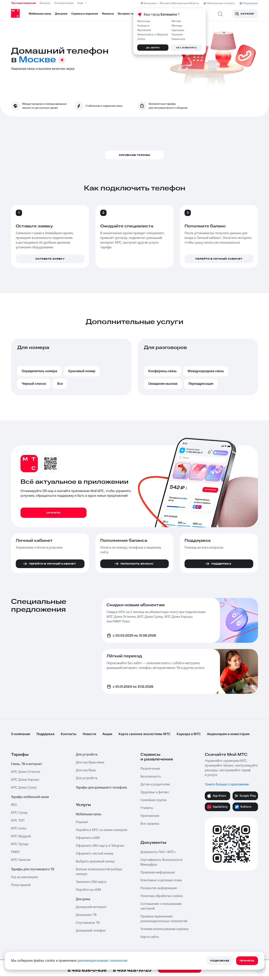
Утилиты (146, 808)
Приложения (149, 816)
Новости (89, 734)
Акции (107, 734)
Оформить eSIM (88, 838)
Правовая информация (157, 872)
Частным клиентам (23, 3)
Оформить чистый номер (95, 853)
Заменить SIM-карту (91, 882)
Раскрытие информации (158, 888)
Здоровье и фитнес (154, 792)
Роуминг (82, 822)
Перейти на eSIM (88, 889)
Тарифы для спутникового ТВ (32, 869)
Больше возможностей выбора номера (99, 871)
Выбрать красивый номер (95, 861)
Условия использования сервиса (164, 929)
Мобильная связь (88, 814)
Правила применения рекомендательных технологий (163, 919)
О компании (20, 734)
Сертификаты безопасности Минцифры (161, 862)
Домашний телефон (91, 930)
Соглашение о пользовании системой (160, 906)
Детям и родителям (155, 784)
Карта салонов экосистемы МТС (144, 734)
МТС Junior (19, 828)
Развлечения (150, 768)
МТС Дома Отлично (25, 771)
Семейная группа (153, 800)
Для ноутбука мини (90, 762)
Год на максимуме (24, 877)
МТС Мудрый (21, 836)
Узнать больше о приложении (227, 784)
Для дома (83, 899)
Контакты (68, 734)
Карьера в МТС (189, 734)
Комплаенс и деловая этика (161, 880)
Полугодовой (21, 885)
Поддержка (45, 734)
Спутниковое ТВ (88, 922)
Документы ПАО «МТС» (158, 852)
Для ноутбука (86, 770)
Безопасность (150, 776)
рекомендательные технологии (102, 960)
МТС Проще (20, 844)
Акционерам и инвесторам (228, 734)
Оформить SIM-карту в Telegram (100, 845)
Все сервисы (149, 823)
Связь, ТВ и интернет (26, 764)
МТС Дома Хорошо (25, 779)
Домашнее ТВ (86, 915)
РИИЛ (15, 852)
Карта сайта (149, 937)
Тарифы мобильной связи (30, 797)
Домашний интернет (91, 907)
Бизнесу (45, 3)
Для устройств (86, 754)
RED (14, 805)
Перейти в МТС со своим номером (101, 830)
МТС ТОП (17, 820)
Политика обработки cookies (161, 896)
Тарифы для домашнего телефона (101, 787)
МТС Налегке (21, 860)
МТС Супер (19, 812)
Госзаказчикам (64, 3)
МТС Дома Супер (24, 787)
